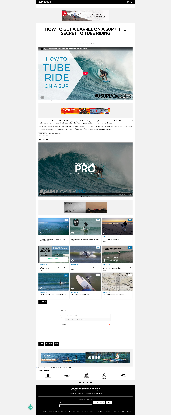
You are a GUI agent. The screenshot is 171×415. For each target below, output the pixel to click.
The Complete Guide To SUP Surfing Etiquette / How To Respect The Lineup (53, 240)
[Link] (81, 320)
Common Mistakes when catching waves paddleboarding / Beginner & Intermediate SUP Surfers (117, 268)
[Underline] (70, 320)
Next (133, 376)
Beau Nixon (85, 43)
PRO (102, 393)
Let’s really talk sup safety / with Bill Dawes (113, 294)
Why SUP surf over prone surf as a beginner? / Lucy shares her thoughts (52, 268)
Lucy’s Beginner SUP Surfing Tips (111, 239)
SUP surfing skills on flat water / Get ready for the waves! (53, 294)
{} (83, 319)
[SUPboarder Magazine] (45, 2)
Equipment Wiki (80, 393)
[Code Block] (80, 320)
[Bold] (67, 320)
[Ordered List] (74, 320)
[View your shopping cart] (128, 2)
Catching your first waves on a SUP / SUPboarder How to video (85, 240)
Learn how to (71, 393)
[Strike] (72, 320)
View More (43, 301)
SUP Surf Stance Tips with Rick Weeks (80, 294)
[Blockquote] (78, 320)
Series (97, 393)
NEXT (56, 343)
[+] (85, 319)
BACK (41, 343)
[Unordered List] (76, 320)
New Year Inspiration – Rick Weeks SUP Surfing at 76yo (84, 267)
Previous (37, 376)
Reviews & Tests (90, 393)
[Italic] (68, 320)
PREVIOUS (49, 343)
